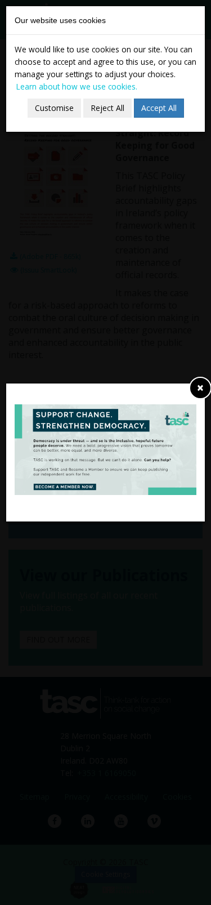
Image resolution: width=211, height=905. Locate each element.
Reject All (107, 107)
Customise (54, 107)
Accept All (159, 107)
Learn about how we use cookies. (76, 86)
